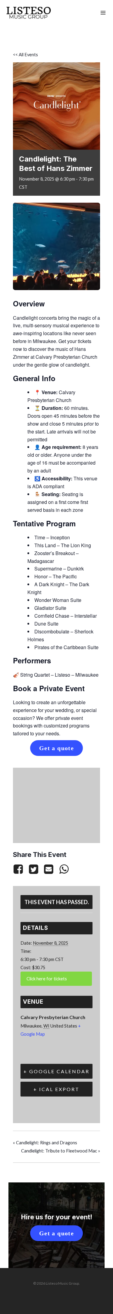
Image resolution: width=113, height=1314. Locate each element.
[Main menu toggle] (103, 13)
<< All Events (25, 54)
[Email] (48, 869)
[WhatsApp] (63, 869)
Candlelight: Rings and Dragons (45, 1142)
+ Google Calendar (56, 1071)
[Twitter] (33, 869)
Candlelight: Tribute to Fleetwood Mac (60, 1150)
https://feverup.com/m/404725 (56, 979)
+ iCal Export (56, 1089)
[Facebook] (19, 869)
